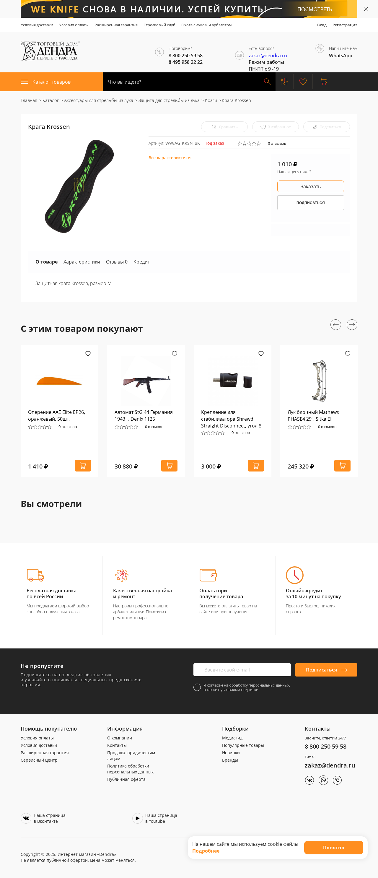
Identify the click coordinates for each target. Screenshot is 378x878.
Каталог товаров (51, 82)
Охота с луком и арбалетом (206, 24)
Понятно (333, 847)
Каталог (50, 100)
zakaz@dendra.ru (268, 55)
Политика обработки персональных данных (130, 769)
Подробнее (205, 851)
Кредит (141, 261)
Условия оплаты (74, 24)
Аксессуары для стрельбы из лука (98, 100)
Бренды (230, 760)
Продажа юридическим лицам (131, 755)
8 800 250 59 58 (325, 746)
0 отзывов (277, 143)
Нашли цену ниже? (294, 171)
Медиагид (232, 738)
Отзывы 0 (117, 261)
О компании (119, 738)
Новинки (231, 752)
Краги (210, 100)
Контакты (117, 745)
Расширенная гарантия (116, 24)
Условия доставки (37, 24)
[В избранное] (88, 354)
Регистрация (345, 24)
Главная (29, 100)
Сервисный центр (39, 760)
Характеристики (81, 261)
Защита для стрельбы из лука (168, 100)
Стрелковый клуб (159, 24)
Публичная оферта (126, 779)
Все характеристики (169, 157)
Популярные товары (243, 745)
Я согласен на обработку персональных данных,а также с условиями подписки (247, 687)
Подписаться (322, 669)
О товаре (46, 261)
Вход (322, 24)
